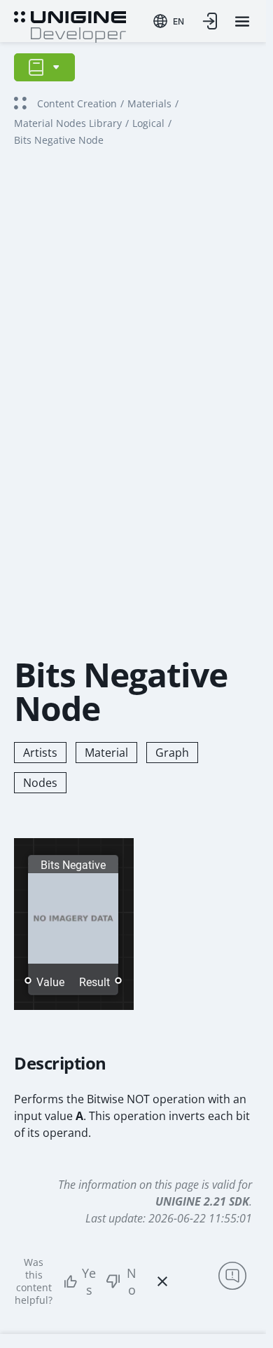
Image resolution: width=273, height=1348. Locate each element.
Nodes (40, 782)
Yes (89, 1281)
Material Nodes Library (68, 123)
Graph (172, 752)
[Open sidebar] (44, 67)
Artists (40, 752)
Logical (148, 123)
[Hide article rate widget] (162, 1281)
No (131, 1281)
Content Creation (77, 103)
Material (106, 752)
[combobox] (169, 21)
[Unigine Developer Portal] (70, 25)
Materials (149, 103)
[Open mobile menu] (242, 21)
